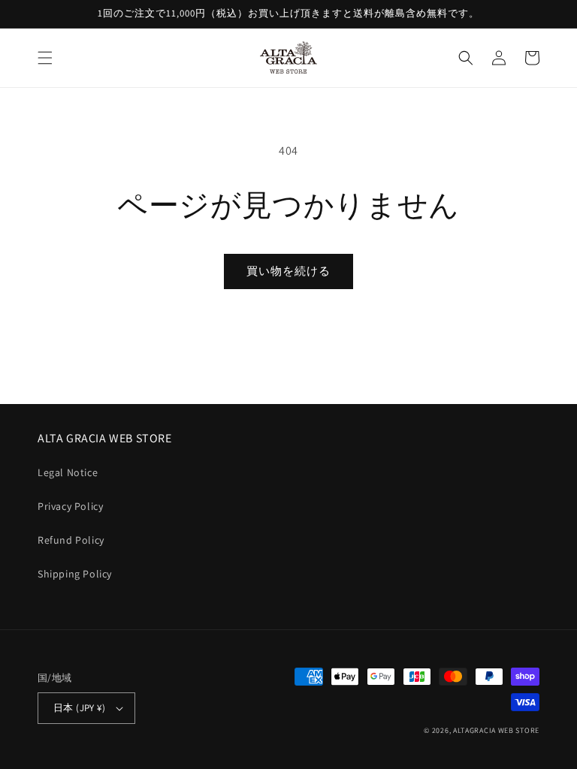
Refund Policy (71, 540)
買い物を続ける (288, 271)
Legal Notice (68, 472)
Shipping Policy (75, 574)
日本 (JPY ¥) (79, 707)
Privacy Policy (70, 506)
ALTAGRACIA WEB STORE (496, 730)
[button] (45, 57)
